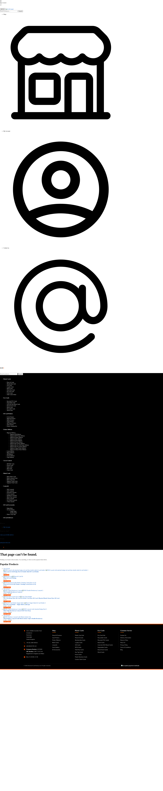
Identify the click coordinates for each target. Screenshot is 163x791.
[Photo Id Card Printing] (60, 576)
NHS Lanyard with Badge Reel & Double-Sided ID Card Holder (21, 571)
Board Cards (101, 642)
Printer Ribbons (56, 640)
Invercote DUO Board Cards (105, 645)
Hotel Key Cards (79, 649)
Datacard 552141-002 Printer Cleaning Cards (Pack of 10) (19, 584)
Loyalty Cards (78, 642)
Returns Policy (124, 640)
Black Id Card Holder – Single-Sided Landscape (16, 604)
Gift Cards (77, 645)
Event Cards (78, 654)
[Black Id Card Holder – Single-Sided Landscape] (60, 603)
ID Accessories (56, 649)
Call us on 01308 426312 (7, 535)
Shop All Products (57, 635)
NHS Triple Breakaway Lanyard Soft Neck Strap (17, 610)
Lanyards (54, 645)
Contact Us (123, 635)
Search (20, 11)
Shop (4, 14)
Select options (7, 595)
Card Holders (55, 647)
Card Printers (55, 637)
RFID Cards (78, 647)
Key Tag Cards (79, 652)
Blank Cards (55, 642)
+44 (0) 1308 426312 (32, 642)
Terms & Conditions (125, 647)
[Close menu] (0, 1)
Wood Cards (101, 652)
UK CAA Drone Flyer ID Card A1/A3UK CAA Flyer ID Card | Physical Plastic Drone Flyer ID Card (31, 598)
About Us (122, 642)
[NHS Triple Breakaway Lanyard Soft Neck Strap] (60, 609)
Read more (6, 575)
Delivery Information (125, 637)
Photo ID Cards (79, 637)
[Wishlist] (161, 2)
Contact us (6, 248)
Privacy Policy (124, 645)
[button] (2, 368)
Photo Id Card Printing (9, 578)
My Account (6, 131)
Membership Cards (80, 640)
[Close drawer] (0, 5)
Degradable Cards (102, 647)
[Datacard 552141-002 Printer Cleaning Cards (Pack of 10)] (60, 582)
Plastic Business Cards (81, 657)
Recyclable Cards (102, 637)
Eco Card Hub (101, 635)
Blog (121, 649)
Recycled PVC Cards (103, 640)
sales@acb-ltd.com (5, 542)
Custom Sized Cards (80, 659)
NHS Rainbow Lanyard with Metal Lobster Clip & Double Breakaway (22, 618)
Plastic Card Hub (79, 635)
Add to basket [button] (7, 581)
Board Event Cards (103, 649)
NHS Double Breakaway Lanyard (12, 592)
